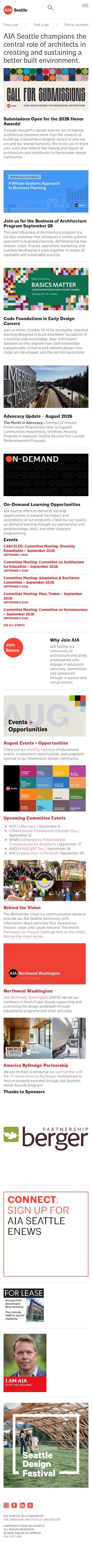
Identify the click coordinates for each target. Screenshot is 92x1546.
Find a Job (11, 25)
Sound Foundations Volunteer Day (49, 831)
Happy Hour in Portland (38, 853)
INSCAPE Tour (33, 849)
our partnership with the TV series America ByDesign (43, 1074)
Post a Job (41, 25)
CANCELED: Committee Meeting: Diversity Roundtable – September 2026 (39, 548)
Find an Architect (76, 25)
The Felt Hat (12, 1537)
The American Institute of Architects (32, 1520)
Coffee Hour (26, 826)
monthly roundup (41, 749)
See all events (14, 625)
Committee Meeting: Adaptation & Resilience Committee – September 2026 (41, 580)
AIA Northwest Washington (26, 997)
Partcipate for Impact (21, 932)
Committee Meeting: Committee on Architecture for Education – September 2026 (44, 564)
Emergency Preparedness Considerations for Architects (37, 842)
